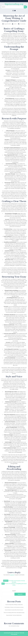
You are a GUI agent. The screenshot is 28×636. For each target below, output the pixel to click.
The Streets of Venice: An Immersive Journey (14, 607)
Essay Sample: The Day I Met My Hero (14, 615)
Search (25, 7)
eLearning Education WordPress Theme (13, 632)
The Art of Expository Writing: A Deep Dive (14, 604)
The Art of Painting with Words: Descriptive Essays (14, 612)
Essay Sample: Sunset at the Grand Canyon (14, 610)
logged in (12, 575)
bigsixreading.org (14, 4)
